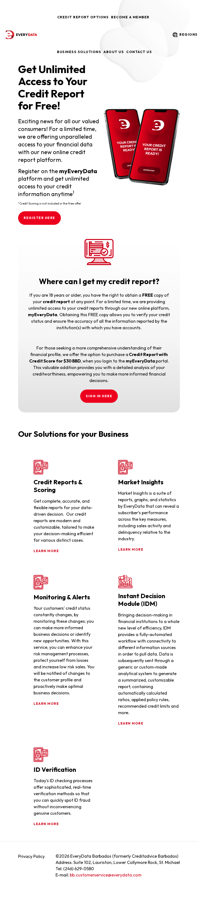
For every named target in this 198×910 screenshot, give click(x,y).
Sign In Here (99, 396)
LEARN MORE (46, 551)
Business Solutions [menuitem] (79, 52)
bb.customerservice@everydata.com (105, 875)
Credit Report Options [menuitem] (83, 17)
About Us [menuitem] (114, 52)
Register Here (39, 218)
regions (186, 34)
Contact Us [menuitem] (139, 52)
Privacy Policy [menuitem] (31, 856)
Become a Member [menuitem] (130, 17)
